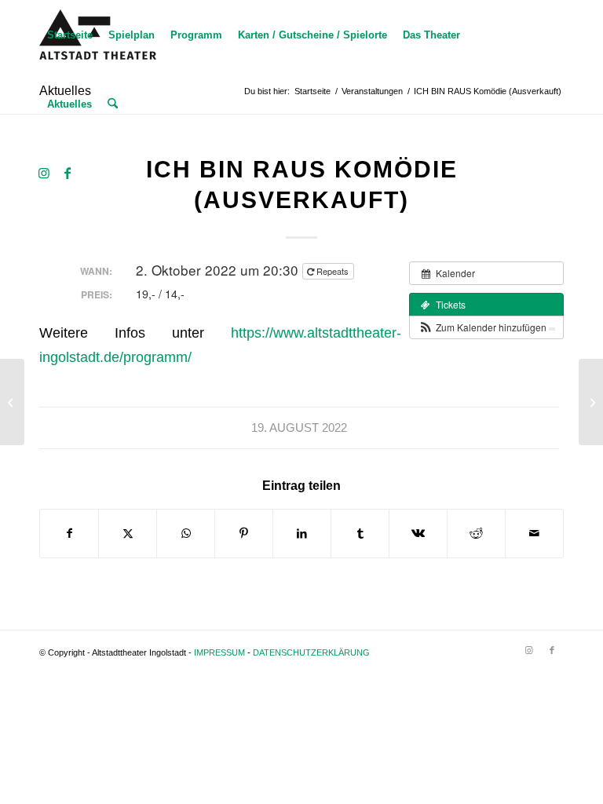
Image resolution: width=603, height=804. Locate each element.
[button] (486, 327)
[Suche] (113, 104)
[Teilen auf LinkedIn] (302, 533)
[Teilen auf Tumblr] (360, 533)
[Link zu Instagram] (44, 173)
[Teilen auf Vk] (418, 533)
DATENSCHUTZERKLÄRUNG (311, 652)
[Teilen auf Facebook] (69, 533)
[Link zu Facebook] (67, 173)
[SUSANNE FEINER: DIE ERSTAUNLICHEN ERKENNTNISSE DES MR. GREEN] (12, 402)
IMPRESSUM (219, 652)
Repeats (332, 271)
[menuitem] (69, 35)
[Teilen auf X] (127, 533)
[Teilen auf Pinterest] (243, 533)
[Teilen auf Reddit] (476, 533)
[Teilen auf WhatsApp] (185, 533)
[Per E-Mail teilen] (534, 533)
